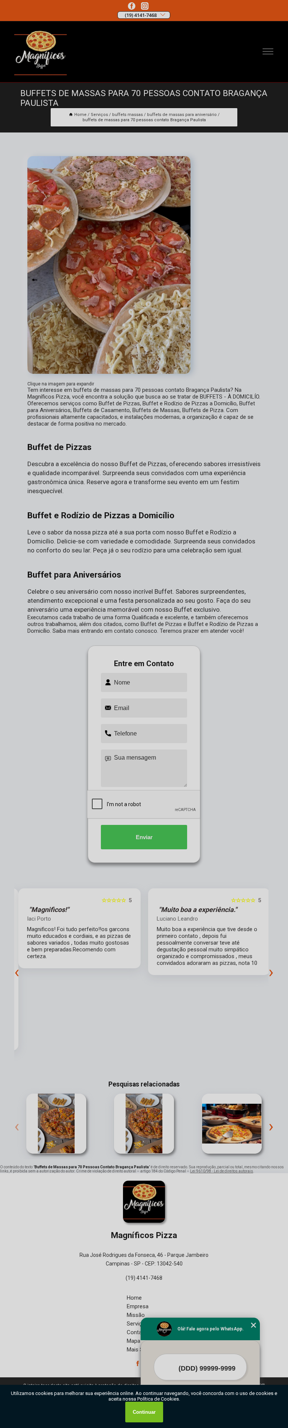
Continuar (144, 1412)
